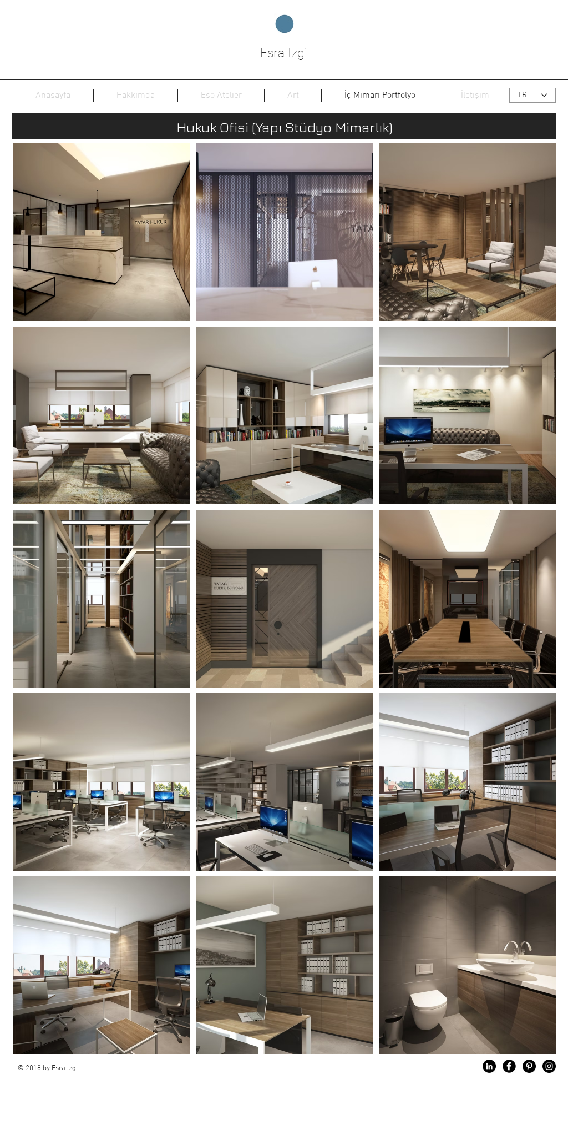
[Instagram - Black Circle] (549, 1066)
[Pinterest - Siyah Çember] (529, 1066)
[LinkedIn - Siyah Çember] (489, 1066)
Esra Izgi (283, 53)
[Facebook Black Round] (509, 1066)
